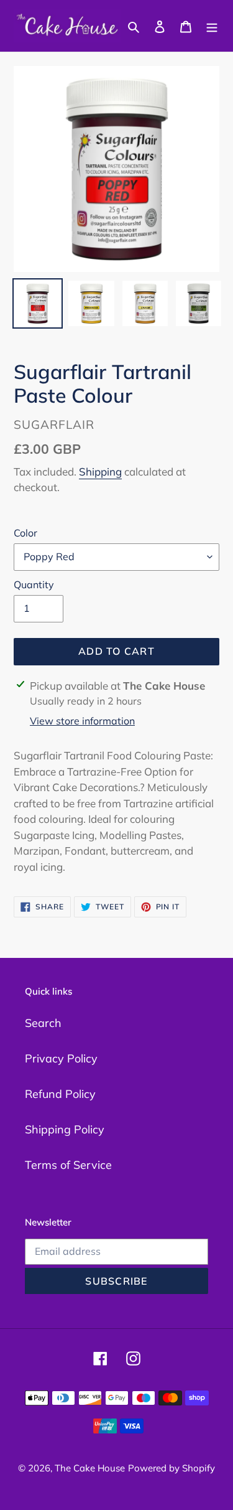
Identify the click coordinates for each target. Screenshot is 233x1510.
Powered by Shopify (171, 1468)
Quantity (34, 584)
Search (43, 1023)
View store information (82, 721)
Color (25, 533)
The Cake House (90, 1468)
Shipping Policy (64, 1129)
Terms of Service (68, 1165)
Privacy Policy (61, 1058)
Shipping (100, 471)
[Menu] (212, 25)
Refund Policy (60, 1094)
